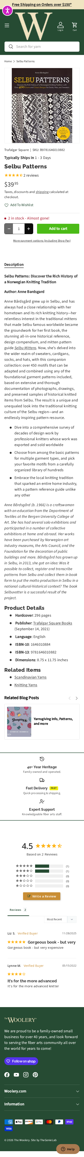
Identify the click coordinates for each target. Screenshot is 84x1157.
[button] (75, 25)
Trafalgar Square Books (52, 623)
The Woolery (22, 1140)
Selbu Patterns (25, 61)
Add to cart (58, 228)
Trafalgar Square (16, 150)
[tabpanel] (42, 480)
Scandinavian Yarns (30, 677)
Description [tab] (14, 264)
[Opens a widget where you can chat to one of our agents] (68, 1149)
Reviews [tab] (15, 910)
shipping (42, 192)
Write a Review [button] (44, 896)
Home (8, 61)
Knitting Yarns (25, 685)
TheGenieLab (48, 1140)
